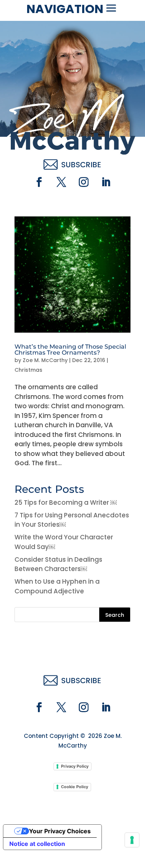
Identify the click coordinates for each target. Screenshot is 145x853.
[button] (111, 8)
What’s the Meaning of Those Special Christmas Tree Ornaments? (70, 349)
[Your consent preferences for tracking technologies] (132, 840)
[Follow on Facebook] (39, 182)
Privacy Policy (74, 766)
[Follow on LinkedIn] (106, 182)
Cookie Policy (74, 786)
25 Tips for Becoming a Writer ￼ (65, 502)
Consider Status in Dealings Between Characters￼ (58, 564)
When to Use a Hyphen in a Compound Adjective (57, 586)
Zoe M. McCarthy (45, 360)
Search (114, 615)
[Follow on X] (61, 182)
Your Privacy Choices (60, 831)
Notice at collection (37, 843)
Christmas (28, 370)
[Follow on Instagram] (83, 182)
